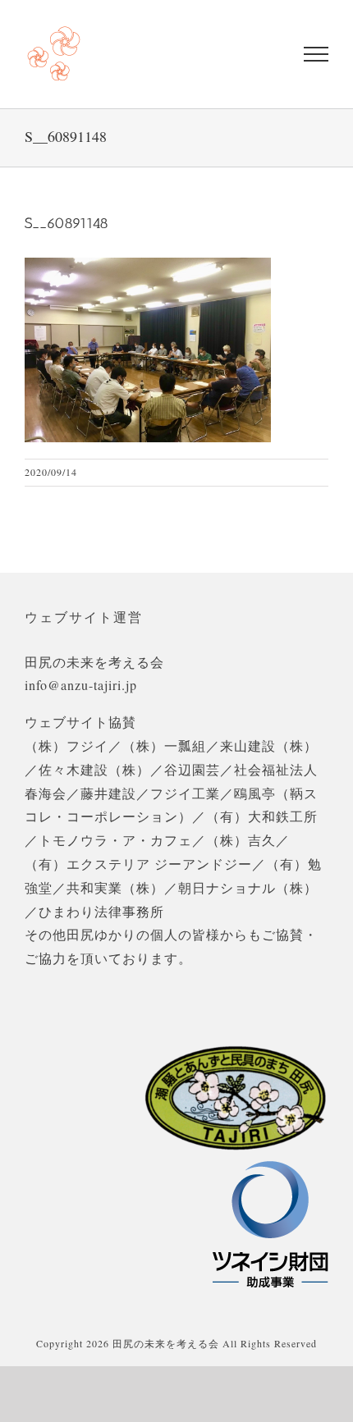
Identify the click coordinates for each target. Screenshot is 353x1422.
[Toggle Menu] (316, 54)
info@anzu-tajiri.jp (81, 684)
